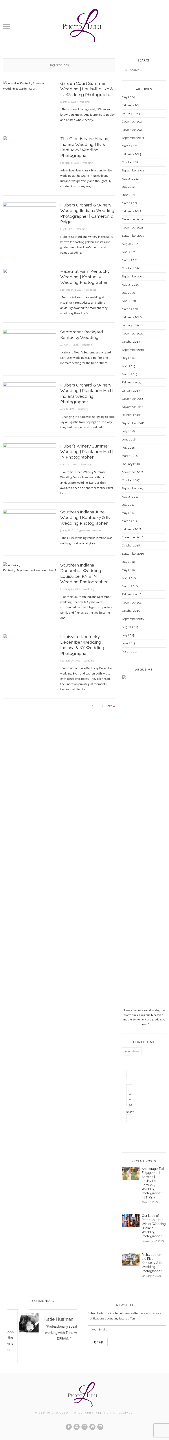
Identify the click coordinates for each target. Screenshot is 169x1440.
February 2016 (131, 594)
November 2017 (132, 472)
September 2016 (133, 553)
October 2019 (131, 341)
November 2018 (132, 407)
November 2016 (132, 537)
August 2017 (130, 496)
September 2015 (133, 619)
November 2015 (132, 602)
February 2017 (131, 529)
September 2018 (133, 423)
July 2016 (128, 561)
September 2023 (133, 137)
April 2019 (129, 366)
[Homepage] (92, 1427)
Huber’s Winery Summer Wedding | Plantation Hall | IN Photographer (86, 452)
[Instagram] (84, 1427)
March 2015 (129, 651)
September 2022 (133, 170)
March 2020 (130, 309)
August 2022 (130, 178)
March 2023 (130, 146)
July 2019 (128, 358)
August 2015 (130, 627)
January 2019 (131, 390)
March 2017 (129, 521)
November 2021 (132, 227)
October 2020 (131, 268)
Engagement (84, 530)
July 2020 (128, 292)
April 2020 (129, 301)
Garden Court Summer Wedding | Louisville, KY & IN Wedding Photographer (86, 89)
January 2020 (131, 325)
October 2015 (131, 610)
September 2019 (133, 349)
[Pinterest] (76, 1427)
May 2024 (128, 97)
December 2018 (132, 398)
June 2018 (129, 439)
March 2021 (129, 260)
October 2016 (131, 545)
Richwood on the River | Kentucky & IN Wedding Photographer (152, 1263)
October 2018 (131, 415)
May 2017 (128, 513)
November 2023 (132, 129)
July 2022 (128, 186)
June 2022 (129, 195)
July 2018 (128, 431)
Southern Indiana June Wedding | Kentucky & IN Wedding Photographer (85, 517)
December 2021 (132, 219)
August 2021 (130, 243)
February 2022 (131, 211)
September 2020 (133, 276)
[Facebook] (69, 1427)
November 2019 (132, 333)
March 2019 (130, 374)
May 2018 (128, 447)
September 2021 (133, 235)
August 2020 (130, 284)
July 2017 (128, 504)
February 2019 (131, 382)
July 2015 (128, 635)
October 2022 (131, 162)
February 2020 (132, 317)
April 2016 (129, 578)
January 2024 (131, 113)
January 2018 (131, 464)
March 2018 (130, 455)
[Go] (126, 70)
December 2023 (132, 121)
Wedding (84, 101)
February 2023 (131, 154)
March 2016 (130, 586)
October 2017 (131, 480)
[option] (43, 1327)
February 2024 (131, 105)
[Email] (100, 1427)
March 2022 (130, 203)
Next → (110, 706)
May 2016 (128, 570)
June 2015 (128, 643)
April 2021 (128, 252)
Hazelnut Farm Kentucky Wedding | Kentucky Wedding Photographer (85, 277)
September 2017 (133, 488)
